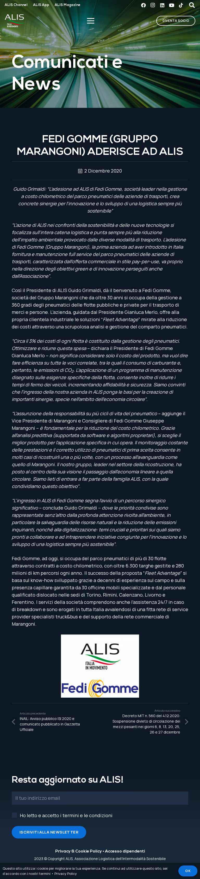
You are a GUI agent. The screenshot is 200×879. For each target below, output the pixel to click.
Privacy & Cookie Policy (78, 851)
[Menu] (90, 20)
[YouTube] (171, 5)
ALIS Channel (16, 5)
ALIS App (41, 5)
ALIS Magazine (67, 5)
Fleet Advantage (120, 319)
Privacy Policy (65, 873)
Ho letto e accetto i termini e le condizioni (66, 815)
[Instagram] (153, 5)
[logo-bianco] (15, 20)
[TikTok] (181, 5)
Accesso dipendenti (125, 851)
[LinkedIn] (162, 5)
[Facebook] (143, 5)
